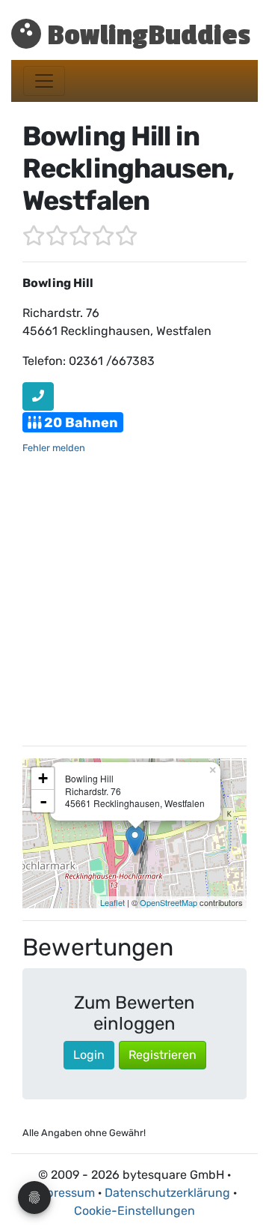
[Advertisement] (134, 599)
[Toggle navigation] (44, 81)
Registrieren (163, 1055)
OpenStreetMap (168, 902)
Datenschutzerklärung (167, 1193)
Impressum (64, 1193)
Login (89, 1055)
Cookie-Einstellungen (134, 1211)
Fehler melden (53, 447)
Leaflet (112, 902)
